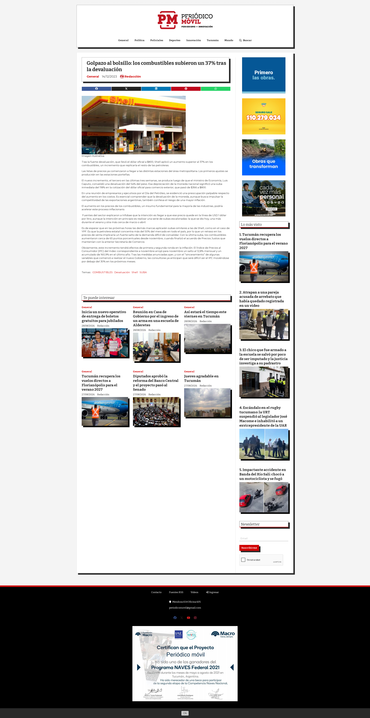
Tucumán (213, 40)
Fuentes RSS (176, 592)
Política (140, 40)
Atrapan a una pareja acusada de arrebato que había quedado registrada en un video (261, 299)
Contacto (156, 592)
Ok (185, 713)
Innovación (193, 40)
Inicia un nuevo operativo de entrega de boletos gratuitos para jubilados (104, 316)
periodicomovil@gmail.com (185, 607)
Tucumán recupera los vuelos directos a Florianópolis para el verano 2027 (101, 383)
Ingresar (214, 592)
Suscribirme (249, 547)
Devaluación (122, 272)
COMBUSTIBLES (102, 272)
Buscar (247, 40)
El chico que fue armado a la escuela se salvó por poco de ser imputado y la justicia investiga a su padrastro (263, 356)
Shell (135, 272)
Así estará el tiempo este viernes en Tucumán (205, 314)
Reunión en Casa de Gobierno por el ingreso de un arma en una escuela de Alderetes (156, 318)
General (123, 40)
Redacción (132, 76)
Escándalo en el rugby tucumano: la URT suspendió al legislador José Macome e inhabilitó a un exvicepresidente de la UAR (263, 416)
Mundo (228, 40)
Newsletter (250, 524)
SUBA (143, 272)
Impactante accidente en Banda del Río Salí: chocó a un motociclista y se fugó (262, 474)
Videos (194, 592)
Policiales (156, 40)
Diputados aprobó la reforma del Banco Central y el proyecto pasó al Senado (155, 383)
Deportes (174, 40)
